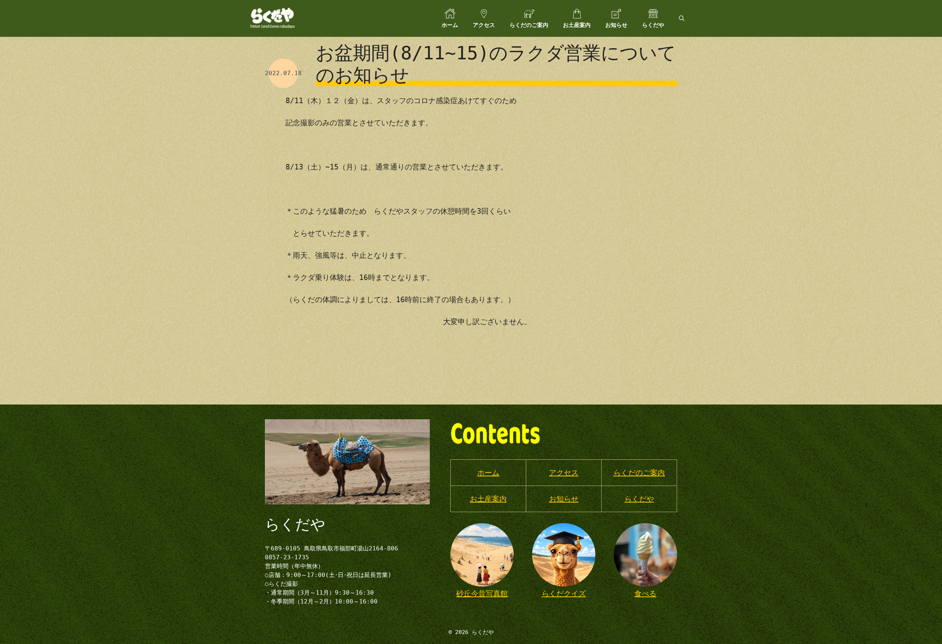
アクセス (484, 25)
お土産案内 (577, 25)
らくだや (653, 25)
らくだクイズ (564, 593)
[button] (682, 18)
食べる (645, 593)
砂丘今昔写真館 (482, 593)
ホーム (450, 25)
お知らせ (616, 25)
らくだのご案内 (529, 25)
